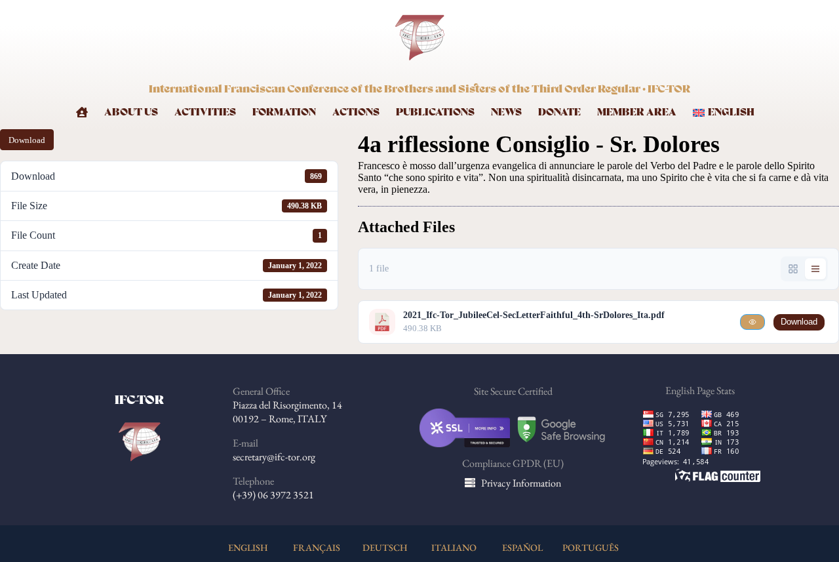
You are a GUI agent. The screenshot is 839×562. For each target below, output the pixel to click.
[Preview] (752, 322)
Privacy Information (521, 483)
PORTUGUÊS (590, 547)
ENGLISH (248, 547)
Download (27, 140)
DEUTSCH (385, 547)
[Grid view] (793, 268)
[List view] (815, 268)
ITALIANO (454, 547)
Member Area (636, 112)
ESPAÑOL (522, 547)
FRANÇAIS (316, 547)
